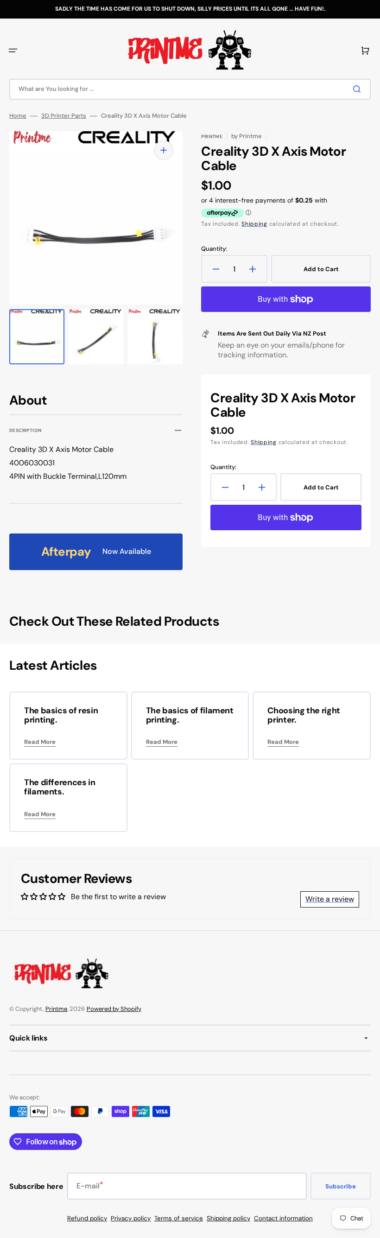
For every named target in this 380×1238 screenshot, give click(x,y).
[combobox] (190, 89)
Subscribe (340, 1186)
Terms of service (178, 1218)
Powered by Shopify (114, 1009)
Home (17, 116)
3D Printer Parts (63, 116)
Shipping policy (228, 1218)
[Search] (359, 89)
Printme (56, 1009)
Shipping (254, 224)
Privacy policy (131, 1218)
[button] (13, 50)
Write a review (329, 899)
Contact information (283, 1218)
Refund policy (87, 1218)
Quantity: (214, 249)
